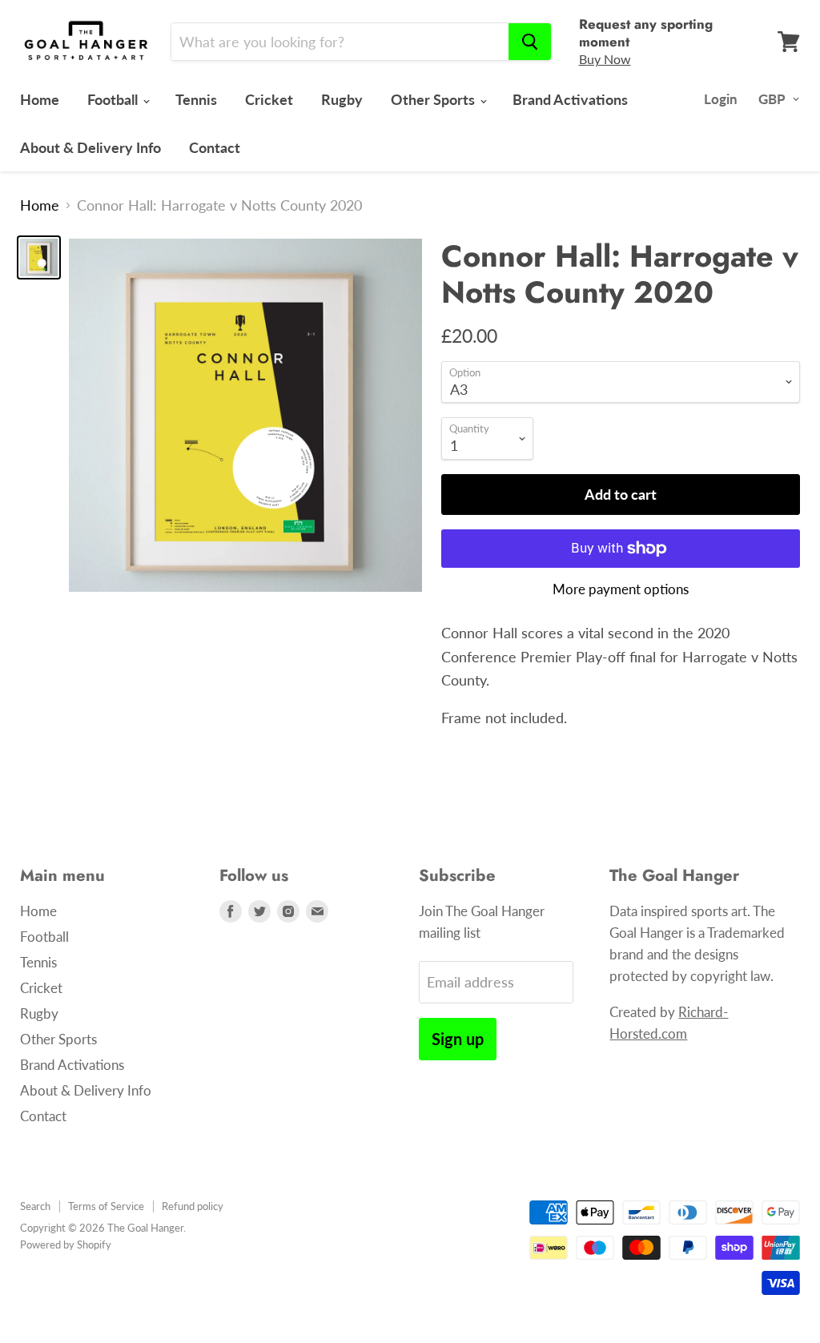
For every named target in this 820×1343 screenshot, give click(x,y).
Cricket (269, 99)
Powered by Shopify (65, 1244)
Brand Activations (570, 99)
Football (114, 99)
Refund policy (192, 1206)
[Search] (529, 41)
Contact (214, 147)
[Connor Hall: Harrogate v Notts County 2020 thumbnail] (38, 257)
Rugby (342, 99)
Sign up (458, 1038)
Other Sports (434, 99)
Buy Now (605, 58)
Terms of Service (106, 1206)
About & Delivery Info (90, 147)
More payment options (621, 589)
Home (39, 99)
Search (35, 1206)
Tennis (196, 99)
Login (721, 98)
